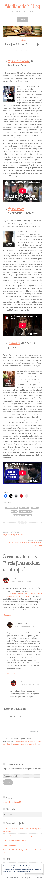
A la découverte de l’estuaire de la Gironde (25, 543)
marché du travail (22, 515)
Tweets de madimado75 (12, 802)
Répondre (7, 615)
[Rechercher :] (22, 815)
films (14, 511)
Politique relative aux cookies (21, 871)
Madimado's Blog (22, 6)
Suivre (8, 782)
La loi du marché (18, 61)
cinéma (35, 508)
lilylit (13, 578)
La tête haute (16, 209)
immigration (25, 511)
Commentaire (33, 732)
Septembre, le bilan (13, 534)
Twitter (9, 797)
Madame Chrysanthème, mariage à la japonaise (20, 836)
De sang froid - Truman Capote (14, 840)
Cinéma (22, 40)
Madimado (21, 623)
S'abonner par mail (14, 764)
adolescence (11, 508)
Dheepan (14, 343)
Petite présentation (10, 845)
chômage (24, 508)
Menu (23, 19)
